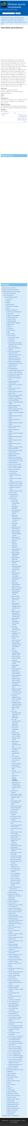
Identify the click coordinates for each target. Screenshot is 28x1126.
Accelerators (12, 341)
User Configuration (8, 295)
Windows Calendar (12, 1091)
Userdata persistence (15, 779)
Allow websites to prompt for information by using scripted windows (16, 621)
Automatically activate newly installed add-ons (15, 364)
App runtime (10, 313)
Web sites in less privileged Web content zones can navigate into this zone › (22, 118)
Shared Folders (10, 304)
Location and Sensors (12, 1068)
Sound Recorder (11, 1084)
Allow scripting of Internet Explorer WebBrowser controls (16, 592)
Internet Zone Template (14, 791)
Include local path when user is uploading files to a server (16, 684)
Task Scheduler (11, 1090)
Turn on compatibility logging (16, 1055)
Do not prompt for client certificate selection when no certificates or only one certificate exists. (16, 644)
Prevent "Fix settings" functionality (14, 338)
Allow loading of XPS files (16, 561)
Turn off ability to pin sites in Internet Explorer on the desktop (15, 1018)
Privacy (10, 966)
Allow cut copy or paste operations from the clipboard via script (16, 533)
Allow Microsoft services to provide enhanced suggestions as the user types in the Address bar (15, 357)
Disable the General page (16, 483)
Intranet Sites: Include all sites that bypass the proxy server (16, 807)
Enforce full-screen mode (15, 464)
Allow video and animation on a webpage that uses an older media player (16, 606)
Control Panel (9, 299)
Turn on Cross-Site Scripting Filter (16, 764)
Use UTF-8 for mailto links (16, 890)
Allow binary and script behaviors (16, 527)
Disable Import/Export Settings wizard (14, 382)
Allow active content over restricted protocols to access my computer (16, 518)
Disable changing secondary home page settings (15, 447)
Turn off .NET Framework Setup (16, 757)
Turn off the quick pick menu (15, 1050)
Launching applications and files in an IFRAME (16, 697)
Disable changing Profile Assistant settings (14, 406)
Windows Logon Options (13, 1099)
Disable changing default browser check (15, 426)
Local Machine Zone (16, 816)
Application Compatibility (13, 315)
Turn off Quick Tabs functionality (13, 1009)
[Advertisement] (14, 44)
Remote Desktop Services (13, 1080)
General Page (13, 492)
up (15, 113)
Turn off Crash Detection (15, 999)
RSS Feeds (10, 1079)
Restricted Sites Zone (16, 859)
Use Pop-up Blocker (15, 776)
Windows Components (7, 20)
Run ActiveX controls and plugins (15, 729)
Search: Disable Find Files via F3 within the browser (16, 972)
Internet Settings (13, 892)
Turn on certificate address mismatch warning (15, 883)
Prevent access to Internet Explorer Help (15, 912)
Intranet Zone (14, 811)
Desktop (8, 300)
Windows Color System (13, 1093)
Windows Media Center (13, 1102)
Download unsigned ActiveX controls (16, 661)
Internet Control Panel (7, 22)
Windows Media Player (13, 1104)
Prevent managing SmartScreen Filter (13, 945)
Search (9, 1082)
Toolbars (11, 991)
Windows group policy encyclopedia (10, 17)
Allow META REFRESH (15, 507)
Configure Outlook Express (15, 372)
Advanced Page (14, 471)
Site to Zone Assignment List (15, 865)
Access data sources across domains (16, 503)
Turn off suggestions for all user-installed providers (15, 1038)
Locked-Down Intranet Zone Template (16, 832)
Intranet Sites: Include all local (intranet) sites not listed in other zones (16, 796)
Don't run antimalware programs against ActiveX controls (16, 652)
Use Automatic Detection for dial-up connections (15, 1065)
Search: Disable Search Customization (14, 976)
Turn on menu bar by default (16, 1057)
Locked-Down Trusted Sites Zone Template (16, 856)
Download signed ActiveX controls (16, 657)
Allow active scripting (15, 524)
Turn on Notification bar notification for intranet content (15, 875)
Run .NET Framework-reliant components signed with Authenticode (16, 723)
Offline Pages (12, 899)
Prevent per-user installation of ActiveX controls (15, 960)
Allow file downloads (14, 543)
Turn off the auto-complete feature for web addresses (15, 1047)
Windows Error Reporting (13, 1095)
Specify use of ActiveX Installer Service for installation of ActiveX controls (16, 987)
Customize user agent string (15, 374)
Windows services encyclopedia (10, 1115)
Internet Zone (14, 500)
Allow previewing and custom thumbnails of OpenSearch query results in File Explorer (16, 577)
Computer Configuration (10, 293)
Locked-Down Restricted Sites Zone (16, 844)
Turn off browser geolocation (16, 1025)
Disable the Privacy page (16, 485)
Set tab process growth (14, 980)
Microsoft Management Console (15, 1069)
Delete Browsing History (14, 376)
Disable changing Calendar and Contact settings (15, 399)
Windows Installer (11, 1097)
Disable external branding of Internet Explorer (15, 451)
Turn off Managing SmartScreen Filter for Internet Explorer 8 (14, 1005)
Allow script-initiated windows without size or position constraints (17, 585)
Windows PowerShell (12, 1110)
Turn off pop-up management (16, 1036)
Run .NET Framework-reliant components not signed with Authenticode (16, 714)
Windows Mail (10, 1101)
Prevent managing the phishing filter (14, 951)
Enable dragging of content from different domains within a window (16, 678)
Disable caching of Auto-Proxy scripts (15, 389)
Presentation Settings (12, 1077)
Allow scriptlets (15, 596)
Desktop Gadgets (11, 321)
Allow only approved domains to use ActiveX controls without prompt (16, 568)
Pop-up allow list (13, 903)
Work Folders (10, 1113)
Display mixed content (15, 637)
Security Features (13, 979)
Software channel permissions (16, 748)
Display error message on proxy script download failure (16, 458)
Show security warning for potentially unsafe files (16, 744)
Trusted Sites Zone (15, 868)
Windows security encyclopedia (16, 5)
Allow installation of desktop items (16, 550)
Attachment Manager (12, 317)
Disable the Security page (16, 491)
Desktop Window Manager (13, 323)
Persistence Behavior (14, 901)
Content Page (13, 473)
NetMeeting (10, 1071)
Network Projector (11, 1073)
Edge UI (9, 326)
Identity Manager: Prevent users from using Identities (15, 466)
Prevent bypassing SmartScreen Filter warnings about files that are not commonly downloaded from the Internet (16, 922)
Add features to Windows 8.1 (14, 312)
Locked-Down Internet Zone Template (16, 825)
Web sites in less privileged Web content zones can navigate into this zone (16, 786)
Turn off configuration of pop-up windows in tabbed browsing (16, 1029)
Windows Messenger (12, 1106)
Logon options (15, 700)
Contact (23, 1120)
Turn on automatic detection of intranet (16, 879)
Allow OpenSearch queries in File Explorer (16, 511)
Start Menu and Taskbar (12, 306)
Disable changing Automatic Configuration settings (15, 395)
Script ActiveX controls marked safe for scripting (16, 734)
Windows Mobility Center (13, 1108)
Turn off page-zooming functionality (14, 1033)
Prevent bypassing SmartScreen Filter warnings (16, 915)
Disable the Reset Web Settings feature (14, 454)
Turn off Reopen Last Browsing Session (14, 1012)
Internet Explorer (18, 20)
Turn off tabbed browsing (15, 1041)
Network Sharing (11, 1075)
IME (8, 332)
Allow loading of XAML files (16, 558)
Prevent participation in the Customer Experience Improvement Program (15, 956)
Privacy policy (14, 1122)
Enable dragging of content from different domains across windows (16, 671)
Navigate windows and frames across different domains (16, 704)
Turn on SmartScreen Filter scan (16, 772)
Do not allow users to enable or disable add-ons (16, 461)
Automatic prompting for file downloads (16, 633)
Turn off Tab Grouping (14, 1015)
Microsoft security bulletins (9, 288)
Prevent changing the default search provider (16, 934)
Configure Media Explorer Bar (16, 370)
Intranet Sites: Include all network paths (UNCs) (16, 802)
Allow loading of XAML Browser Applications (16, 554)
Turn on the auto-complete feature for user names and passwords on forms (15, 1060)
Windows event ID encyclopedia (10, 289)
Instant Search (11, 333)
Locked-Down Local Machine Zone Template (16, 840)
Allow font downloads (14, 546)
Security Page (17, 22)
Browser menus (12, 366)
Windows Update (11, 1112)
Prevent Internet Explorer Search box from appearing (15, 909)
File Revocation (11, 330)
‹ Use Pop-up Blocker (4, 114)
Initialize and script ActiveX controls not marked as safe (17, 690)
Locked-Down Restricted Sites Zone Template (16, 849)
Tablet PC (9, 1088)
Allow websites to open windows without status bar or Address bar (16, 614)
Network (8, 302)
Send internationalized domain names (15, 887)
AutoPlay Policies (11, 319)
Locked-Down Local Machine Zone (16, 836)
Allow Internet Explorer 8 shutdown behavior (15, 352)
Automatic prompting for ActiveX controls (16, 628)
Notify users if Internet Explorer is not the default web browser (15, 895)
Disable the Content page (16, 482)
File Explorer (10, 328)
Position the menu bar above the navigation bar (16, 905)
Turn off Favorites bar (14, 1001)
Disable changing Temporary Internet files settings (16, 409)
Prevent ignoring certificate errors (14, 495)
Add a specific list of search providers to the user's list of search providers (15, 344)
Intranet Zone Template (14, 813)
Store (8, 1086)
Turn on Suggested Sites (15, 1054)
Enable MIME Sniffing (15, 666)
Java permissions (16, 694)
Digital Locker (10, 324)
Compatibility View (13, 368)
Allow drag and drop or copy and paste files (16, 538)
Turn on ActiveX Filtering (15, 1052)
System (8, 308)
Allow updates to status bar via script (16, 599)
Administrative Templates (16, 19)
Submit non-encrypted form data (16, 753)
